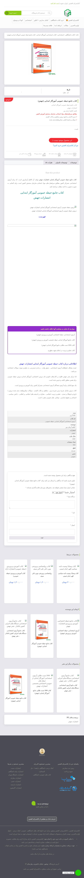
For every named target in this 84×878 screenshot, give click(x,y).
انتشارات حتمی (16, 781)
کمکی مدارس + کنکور (41, 20)
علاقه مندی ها (48, 25)
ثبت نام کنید (55, 3)
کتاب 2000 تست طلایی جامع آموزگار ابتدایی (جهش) (58, 345)
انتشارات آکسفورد (16, 788)
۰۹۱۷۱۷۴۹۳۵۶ (43, 804)
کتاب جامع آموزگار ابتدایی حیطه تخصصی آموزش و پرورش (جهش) (53, 340)
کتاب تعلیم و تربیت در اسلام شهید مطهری (61, 350)
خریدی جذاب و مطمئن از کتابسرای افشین (42, 819)
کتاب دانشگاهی (70, 35)
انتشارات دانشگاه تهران (15, 775)
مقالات (66, 25)
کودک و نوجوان (18, 20)
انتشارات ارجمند (16, 784)
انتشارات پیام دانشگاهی (15, 771)
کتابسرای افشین (74, 3)
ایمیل (72, 525)
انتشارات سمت (16, 768)
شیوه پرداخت (68, 771)
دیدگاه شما (71, 496)
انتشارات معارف (15, 778)
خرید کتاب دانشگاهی (57, 20)
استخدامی (28, 20)
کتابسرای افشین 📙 (72, 20)
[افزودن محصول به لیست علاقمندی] (22, 90)
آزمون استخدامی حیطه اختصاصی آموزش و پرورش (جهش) (56, 335)
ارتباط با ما (58, 25)
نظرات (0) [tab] (48, 162)
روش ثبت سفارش (68, 768)
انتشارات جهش (73, 721)
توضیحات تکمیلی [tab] (61, 162)
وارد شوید (63, 3)
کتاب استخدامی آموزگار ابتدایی (46, 35)
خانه (77, 35)
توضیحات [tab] (73, 162)
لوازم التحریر (75, 25)
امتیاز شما (69, 492)
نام (73, 513)
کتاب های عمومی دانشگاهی (42, 775)
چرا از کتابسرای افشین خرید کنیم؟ (65, 145)
